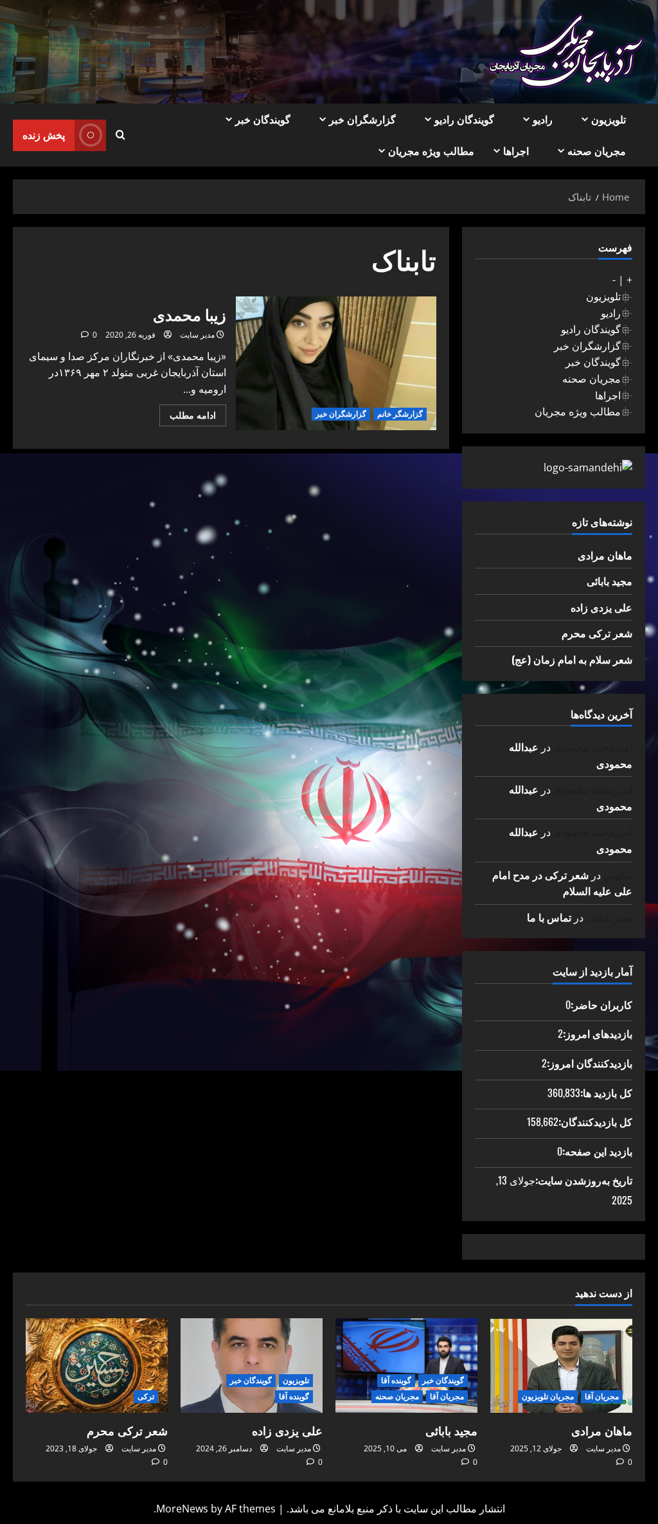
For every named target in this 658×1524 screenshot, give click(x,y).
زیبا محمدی (336, 363)
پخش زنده (43, 134)
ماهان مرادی (605, 555)
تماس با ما (549, 917)
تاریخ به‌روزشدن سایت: (583, 1180)
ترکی (146, 1396)
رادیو (543, 119)
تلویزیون (608, 119)
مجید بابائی (609, 580)
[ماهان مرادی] (561, 1365)
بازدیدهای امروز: (597, 1033)
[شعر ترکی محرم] (97, 1365)
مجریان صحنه (596, 150)
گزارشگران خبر (362, 119)
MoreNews (182, 1508)
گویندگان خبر (262, 119)
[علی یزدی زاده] (252, 1365)
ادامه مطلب (187, 417)
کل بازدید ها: (606, 1092)
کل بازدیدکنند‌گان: (595, 1121)
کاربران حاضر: (601, 1004)
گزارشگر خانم (400, 413)
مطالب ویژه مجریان (431, 150)
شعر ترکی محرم (597, 632)
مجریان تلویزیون (548, 1396)
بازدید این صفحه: (597, 1151)
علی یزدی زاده (601, 607)
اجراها (516, 150)
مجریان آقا (602, 1396)
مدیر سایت (197, 334)
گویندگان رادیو (464, 119)
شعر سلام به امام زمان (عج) (571, 659)
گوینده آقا (396, 1380)
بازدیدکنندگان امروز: (589, 1063)
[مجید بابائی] (406, 1365)
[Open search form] (120, 135)
